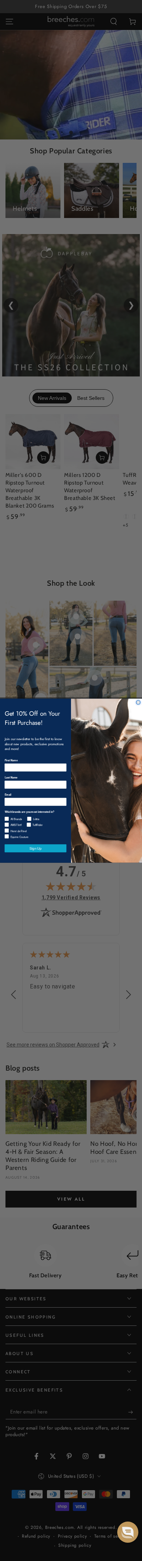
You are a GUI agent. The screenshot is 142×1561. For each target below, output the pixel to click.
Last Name (11, 777)
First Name (11, 760)
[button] (127, 1532)
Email (8, 794)
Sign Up (35, 848)
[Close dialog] (138, 702)
